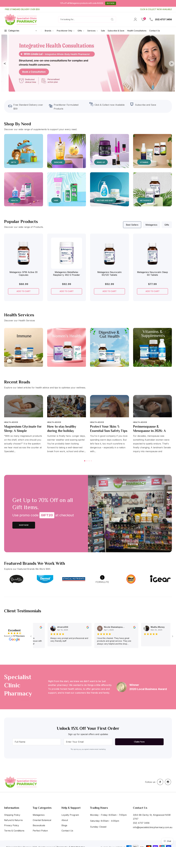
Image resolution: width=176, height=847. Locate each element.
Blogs (64, 825)
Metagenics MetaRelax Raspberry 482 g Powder (66, 273)
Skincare (58, 162)
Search (109, 19)
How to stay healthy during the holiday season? (61, 431)
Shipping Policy (12, 815)
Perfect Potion (40, 830)
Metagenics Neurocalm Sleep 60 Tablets (152, 273)
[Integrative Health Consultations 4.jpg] (88, 62)
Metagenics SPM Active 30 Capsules (23, 273)
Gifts (13, 162)
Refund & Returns (13, 820)
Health (14, 200)
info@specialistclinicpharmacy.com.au (152, 827)
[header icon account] (135, 19)
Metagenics (145, 200)
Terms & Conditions (14, 830)
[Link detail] (23, 151)
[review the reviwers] (77, 627)
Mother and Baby (105, 200)
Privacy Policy (11, 825)
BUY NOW (110, 3)
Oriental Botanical (42, 820)
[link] (65, 31)
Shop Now (23, 525)
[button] (36, 243)
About (64, 820)
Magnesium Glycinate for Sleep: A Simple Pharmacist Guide (23, 431)
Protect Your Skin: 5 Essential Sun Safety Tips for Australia (108, 431)
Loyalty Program (70, 815)
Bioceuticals (39, 825)
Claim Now (139, 742)
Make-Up (101, 162)
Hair (56, 200)
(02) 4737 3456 (163, 19)
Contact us (67, 830)
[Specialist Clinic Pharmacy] (20, 19)
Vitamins (144, 162)
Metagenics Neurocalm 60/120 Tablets (109, 273)
